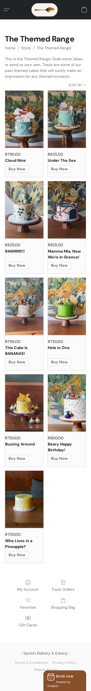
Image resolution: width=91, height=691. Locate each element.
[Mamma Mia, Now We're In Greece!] (67, 210)
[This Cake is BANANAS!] (24, 306)
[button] (45, 9)
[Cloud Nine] (24, 119)
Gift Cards (28, 625)
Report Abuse (45, 669)
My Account (28, 589)
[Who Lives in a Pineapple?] (24, 499)
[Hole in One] (67, 306)
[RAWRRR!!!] (24, 210)
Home (10, 48)
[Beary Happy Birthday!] (67, 403)
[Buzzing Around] (24, 403)
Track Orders (62, 589)
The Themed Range (54, 48)
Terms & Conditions (31, 662)
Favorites (28, 607)
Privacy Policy (64, 662)
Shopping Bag (63, 607)
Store (26, 48)
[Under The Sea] (67, 119)
